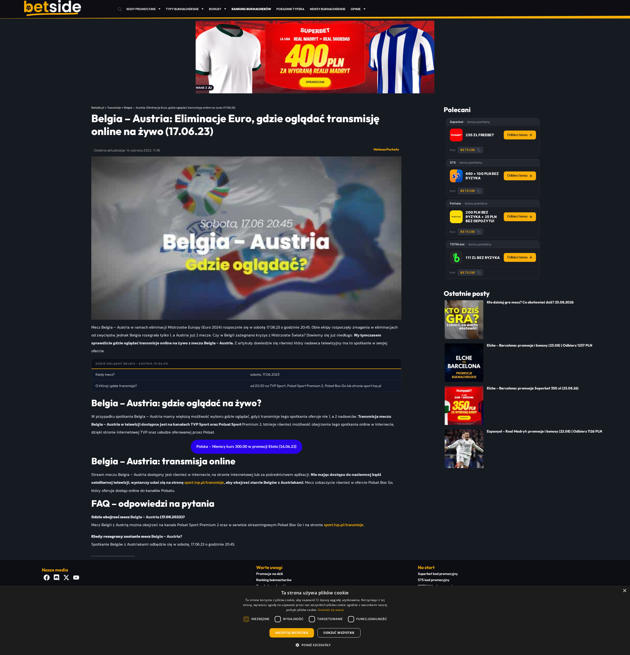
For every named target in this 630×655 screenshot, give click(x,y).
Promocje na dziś (269, 573)
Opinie (356, 9)
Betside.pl (97, 107)
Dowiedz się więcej (331, 609)
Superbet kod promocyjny (438, 573)
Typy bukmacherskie (182, 9)
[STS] (456, 175)
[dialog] (315, 620)
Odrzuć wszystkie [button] (338, 633)
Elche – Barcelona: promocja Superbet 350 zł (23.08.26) (533, 388)
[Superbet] (456, 135)
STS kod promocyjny (433, 580)
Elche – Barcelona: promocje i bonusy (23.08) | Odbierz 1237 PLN (539, 345)
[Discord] (57, 577)
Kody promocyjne (141, 9)
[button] (120, 9)
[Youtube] (76, 577)
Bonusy (215, 9)
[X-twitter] (66, 577)
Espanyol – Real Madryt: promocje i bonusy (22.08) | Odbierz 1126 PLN (544, 431)
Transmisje (114, 107)
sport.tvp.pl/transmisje (204, 483)
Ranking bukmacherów (274, 580)
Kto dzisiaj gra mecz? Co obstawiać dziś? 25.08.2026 (530, 302)
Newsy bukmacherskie (327, 9)
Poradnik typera (290, 9)
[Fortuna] (456, 216)
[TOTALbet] (456, 257)
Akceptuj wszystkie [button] (291, 633)
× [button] (624, 591)
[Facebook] (47, 577)
